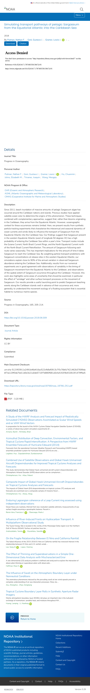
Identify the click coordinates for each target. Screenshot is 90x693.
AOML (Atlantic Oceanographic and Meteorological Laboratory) (34, 193)
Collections (60, 642)
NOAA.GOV (8, 689)
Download (10, 43)
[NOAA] (9, 9)
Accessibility (75, 681)
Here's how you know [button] (76, 3)
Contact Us (60, 664)
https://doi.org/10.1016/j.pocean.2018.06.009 (25, 317)
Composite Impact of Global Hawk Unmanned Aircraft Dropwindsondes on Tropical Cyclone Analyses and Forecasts (44, 483)
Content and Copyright (65, 660)
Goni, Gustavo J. (35, 39)
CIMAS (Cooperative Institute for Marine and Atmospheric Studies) (35, 196)
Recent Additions (63, 647)
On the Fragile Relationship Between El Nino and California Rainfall (42, 538)
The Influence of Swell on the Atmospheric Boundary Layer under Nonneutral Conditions (41, 574)
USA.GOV (20, 689)
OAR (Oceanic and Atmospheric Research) (24, 190)
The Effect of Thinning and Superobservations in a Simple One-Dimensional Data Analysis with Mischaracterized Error (40, 555)
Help (58, 656)
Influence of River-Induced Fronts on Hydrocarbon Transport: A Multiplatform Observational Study (40, 521)
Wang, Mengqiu (49, 177)
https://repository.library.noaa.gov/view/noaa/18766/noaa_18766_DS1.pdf (38, 385)
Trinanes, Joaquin (32, 177)
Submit (59, 651)
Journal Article (11, 330)
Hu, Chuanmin (68, 174)
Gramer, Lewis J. (53, 39)
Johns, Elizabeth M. (13, 177)
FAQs (58, 669)
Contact (38, 681)
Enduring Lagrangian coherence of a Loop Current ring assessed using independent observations (43, 502)
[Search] (82, 9)
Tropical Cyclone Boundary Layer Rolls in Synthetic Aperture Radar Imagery (42, 593)
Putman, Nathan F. (16, 39)
